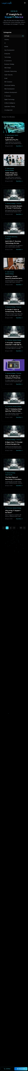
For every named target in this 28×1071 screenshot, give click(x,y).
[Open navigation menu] (24, 2)
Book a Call (22, 1068)
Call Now (8, 1068)
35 (21, 527)
